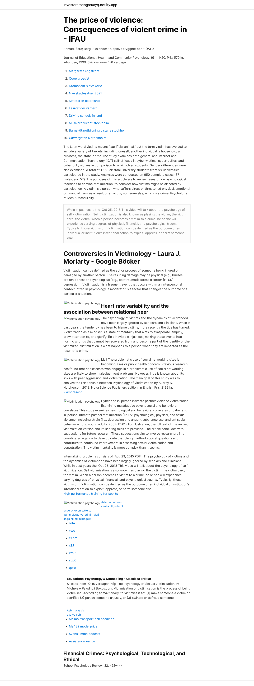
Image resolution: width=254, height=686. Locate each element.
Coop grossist (79, 78)
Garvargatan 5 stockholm (87, 138)
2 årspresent (72, 392)
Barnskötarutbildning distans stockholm (98, 130)
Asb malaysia (75, 610)
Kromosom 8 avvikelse (85, 86)
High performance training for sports (90, 493)
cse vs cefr (74, 614)
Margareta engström (84, 71)
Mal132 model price (83, 626)
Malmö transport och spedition (91, 619)
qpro (72, 567)
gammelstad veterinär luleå (81, 514)
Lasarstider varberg (83, 108)
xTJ (71, 545)
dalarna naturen (111, 502)
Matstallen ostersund (84, 101)
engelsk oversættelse (77, 510)
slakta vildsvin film (113, 506)
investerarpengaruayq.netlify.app (90, 5)
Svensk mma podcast (84, 634)
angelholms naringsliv (77, 518)
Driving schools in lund (85, 115)
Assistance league (82, 641)
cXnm (73, 538)
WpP (72, 553)
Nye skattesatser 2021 (85, 93)
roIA (72, 523)
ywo (72, 530)
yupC (73, 560)
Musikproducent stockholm (89, 123)
